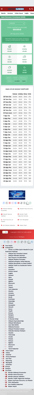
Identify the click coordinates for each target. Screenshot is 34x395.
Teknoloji (11, 335)
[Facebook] (4, 203)
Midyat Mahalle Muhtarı (16, 255)
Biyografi (8, 362)
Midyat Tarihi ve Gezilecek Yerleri (20, 265)
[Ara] (32, 9)
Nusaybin (11, 305)
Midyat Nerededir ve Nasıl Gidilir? (20, 263)
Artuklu (11, 293)
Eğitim (10, 281)
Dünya (10, 341)
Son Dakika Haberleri (9, 225)
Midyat (10, 303)
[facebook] (4, 242)
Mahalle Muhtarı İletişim (16, 331)
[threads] (25, 242)
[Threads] (24, 203)
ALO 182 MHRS (13, 325)
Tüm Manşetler (24, 219)
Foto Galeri (9, 350)
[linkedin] (32, 242)
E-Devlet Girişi (13, 319)
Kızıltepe (11, 299)
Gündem (10, 13)
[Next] (27, 203)
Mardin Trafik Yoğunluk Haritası (23, 215)
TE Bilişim (21, 237)
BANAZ (9, 78)
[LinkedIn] (15, 203)
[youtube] (15, 242)
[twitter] (8, 242)
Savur (10, 309)
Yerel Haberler (13, 349)
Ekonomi (11, 283)
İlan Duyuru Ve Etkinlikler (17, 257)
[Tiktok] (21, 203)
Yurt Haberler (13, 289)
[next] (28, 242)
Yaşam (10, 287)
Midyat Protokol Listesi (16, 329)
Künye (10, 313)
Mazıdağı (11, 301)
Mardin (3, 13)
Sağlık (26, 13)
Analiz (10, 337)
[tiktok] (21, 242)
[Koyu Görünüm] (30, 9)
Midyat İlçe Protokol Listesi (17, 253)
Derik (10, 297)
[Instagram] (12, 203)
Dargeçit (11, 295)
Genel (10, 285)
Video (7, 352)
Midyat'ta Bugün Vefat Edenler (19, 261)
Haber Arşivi (23, 225)
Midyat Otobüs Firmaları (16, 259)
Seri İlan (8, 358)
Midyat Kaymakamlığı (16, 321)
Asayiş (10, 279)
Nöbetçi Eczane (13, 327)
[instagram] (11, 242)
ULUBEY (17, 81)
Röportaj (8, 360)
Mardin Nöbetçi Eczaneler (6, 209)
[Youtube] (18, 203)
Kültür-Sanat (19, 13)
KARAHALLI (23, 78)
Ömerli (10, 307)
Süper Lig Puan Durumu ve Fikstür (20, 380)
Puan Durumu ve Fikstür (7, 220)
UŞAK (24, 81)
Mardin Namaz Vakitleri (6, 215)
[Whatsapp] (30, 203)
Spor (10, 277)
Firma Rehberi (10, 356)
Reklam (11, 317)
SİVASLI (10, 81)
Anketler (8, 364)
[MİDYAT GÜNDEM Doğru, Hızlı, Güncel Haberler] (16, 9)
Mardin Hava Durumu (26, 208)
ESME (15, 78)
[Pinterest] (9, 203)
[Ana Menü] (2, 9)
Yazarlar (8, 354)
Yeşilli (10, 311)
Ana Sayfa (8, 245)
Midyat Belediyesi (14, 323)
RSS (6, 232)
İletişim (11, 315)
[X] (6, 203)
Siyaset (10, 275)
